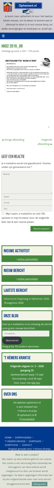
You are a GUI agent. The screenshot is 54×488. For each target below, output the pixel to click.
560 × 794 (27, 51)
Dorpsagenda (23, 437)
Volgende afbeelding (45, 142)
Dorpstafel (11, 444)
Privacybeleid (27, 419)
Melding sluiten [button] (40, 484)
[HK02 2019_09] (27, 93)
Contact (27, 444)
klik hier (36, 383)
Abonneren (12, 340)
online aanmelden (28, 259)
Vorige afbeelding (14, 139)
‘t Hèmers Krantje (15, 441)
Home (8, 437)
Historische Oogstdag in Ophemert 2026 (26, 298)
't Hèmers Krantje (41, 448)
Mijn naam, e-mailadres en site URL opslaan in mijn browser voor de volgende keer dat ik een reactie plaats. (25, 218)
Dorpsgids (35, 441)
